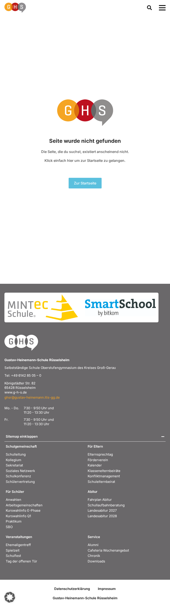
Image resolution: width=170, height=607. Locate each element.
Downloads (96, 561)
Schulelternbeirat (101, 482)
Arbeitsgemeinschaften (24, 505)
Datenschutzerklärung (72, 589)
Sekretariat (14, 465)
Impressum (107, 589)
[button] (9, 597)
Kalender (95, 465)
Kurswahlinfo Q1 (18, 516)
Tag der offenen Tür (21, 561)
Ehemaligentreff (18, 545)
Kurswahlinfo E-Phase (23, 510)
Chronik (94, 556)
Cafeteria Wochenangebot (108, 550)
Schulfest (13, 556)
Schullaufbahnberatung (106, 505)
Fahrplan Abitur (100, 499)
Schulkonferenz (18, 476)
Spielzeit (12, 550)
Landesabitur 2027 (102, 510)
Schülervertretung (20, 482)
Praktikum (13, 521)
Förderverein (98, 460)
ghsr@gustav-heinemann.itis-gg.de (32, 397)
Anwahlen (13, 499)
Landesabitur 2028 (102, 516)
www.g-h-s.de (15, 392)
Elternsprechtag (100, 454)
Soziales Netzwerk (20, 471)
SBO (9, 527)
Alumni (93, 545)
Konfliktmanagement (104, 476)
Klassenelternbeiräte (104, 471)
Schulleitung (16, 454)
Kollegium (13, 460)
